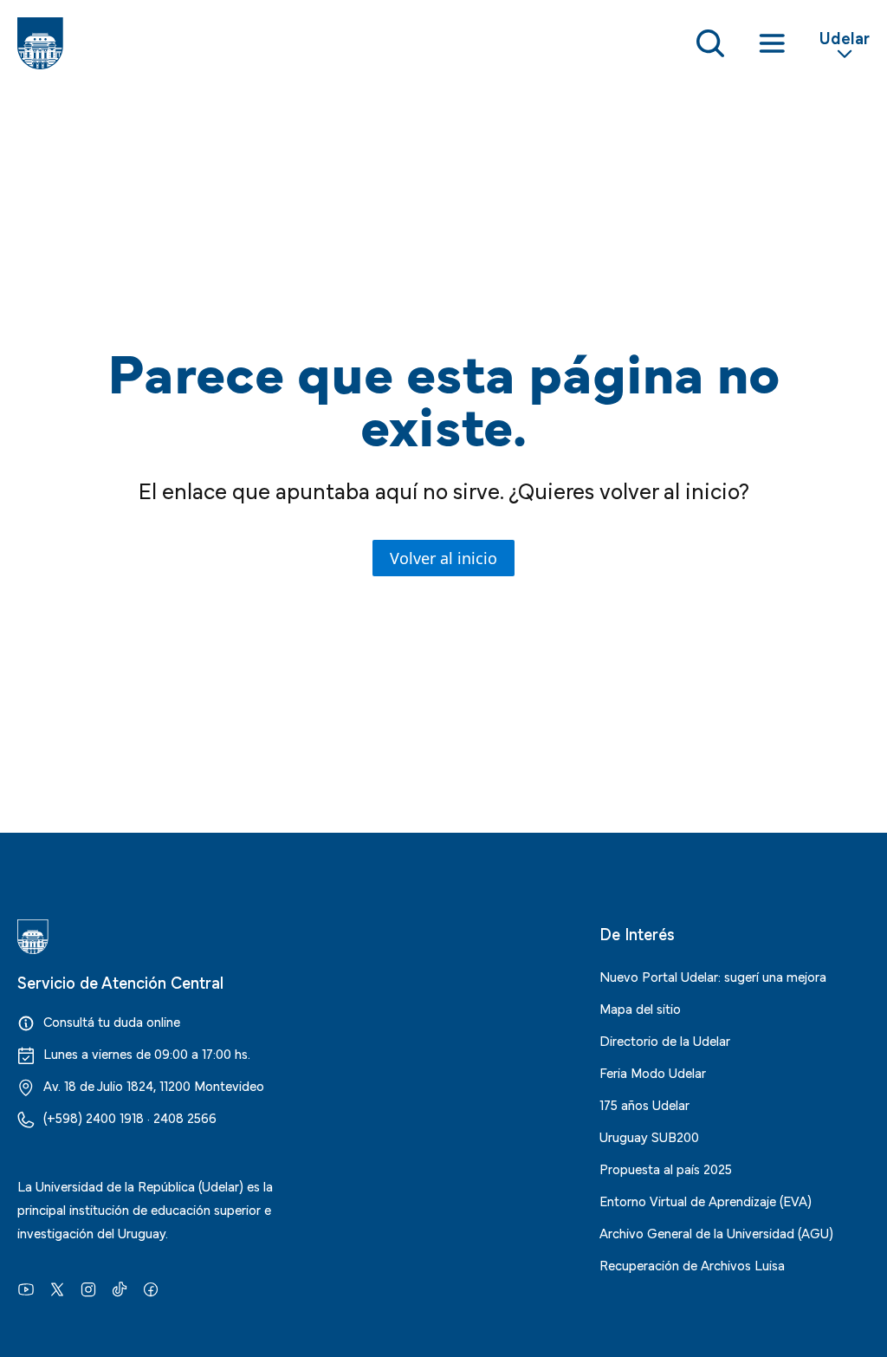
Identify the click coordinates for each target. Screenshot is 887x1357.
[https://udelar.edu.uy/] (152, 936)
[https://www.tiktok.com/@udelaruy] (119, 1287)
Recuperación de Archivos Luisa (692, 1264)
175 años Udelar (644, 1104)
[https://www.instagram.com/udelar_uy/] (88, 1287)
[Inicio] (40, 43)
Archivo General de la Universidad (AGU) (716, 1232)
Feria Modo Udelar (652, 1071)
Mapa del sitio (640, 1007)
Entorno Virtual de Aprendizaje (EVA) (705, 1200)
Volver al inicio (443, 558)
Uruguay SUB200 (649, 1136)
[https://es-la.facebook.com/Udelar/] (150, 1287)
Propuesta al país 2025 (665, 1168)
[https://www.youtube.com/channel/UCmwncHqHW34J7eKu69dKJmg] (26, 1287)
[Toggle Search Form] (710, 43)
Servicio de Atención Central (120, 981)
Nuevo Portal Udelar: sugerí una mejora (712, 975)
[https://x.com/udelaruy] (57, 1287)
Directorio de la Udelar (664, 1039)
